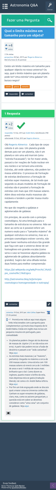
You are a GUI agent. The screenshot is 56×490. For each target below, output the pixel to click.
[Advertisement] (28, 452)
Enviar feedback (9, 483)
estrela (8, 87)
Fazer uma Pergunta (23, 20)
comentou (9, 312)
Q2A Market (20, 486)
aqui (16, 353)
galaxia (16, 87)
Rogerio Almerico (18, 144)
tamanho (25, 87)
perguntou (8, 57)
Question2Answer (19, 488)
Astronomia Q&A (24, 5)
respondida (9, 133)
